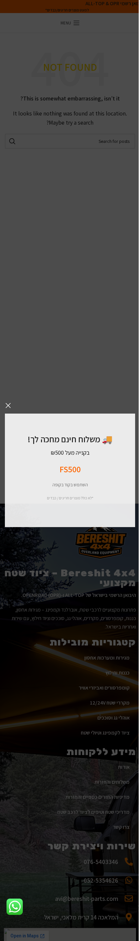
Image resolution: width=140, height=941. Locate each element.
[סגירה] (8, 405)
